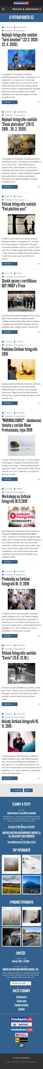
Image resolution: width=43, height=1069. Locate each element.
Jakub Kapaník (21, 27)
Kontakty (21, 1009)
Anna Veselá (21, 571)
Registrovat (32, 9)
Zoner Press (13, 471)
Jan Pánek (20, 342)
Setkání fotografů (19, 534)
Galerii (7, 250)
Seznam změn (21, 1000)
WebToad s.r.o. (32, 1062)
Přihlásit (17, 9)
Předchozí (17, 790)
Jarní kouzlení (26, 83)
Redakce (19, 196)
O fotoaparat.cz (21, 996)
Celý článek (8, 102)
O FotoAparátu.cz (19, 31)
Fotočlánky (8, 31)
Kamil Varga (21, 413)
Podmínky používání (21, 1005)
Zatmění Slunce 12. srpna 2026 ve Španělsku (21, 812)
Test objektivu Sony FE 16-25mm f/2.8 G (22, 842)
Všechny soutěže (19, 983)
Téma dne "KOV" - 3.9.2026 (20, 961)
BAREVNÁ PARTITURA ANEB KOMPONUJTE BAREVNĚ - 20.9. (21, 969)
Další (27, 790)
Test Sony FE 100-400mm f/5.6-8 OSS (21, 826)
